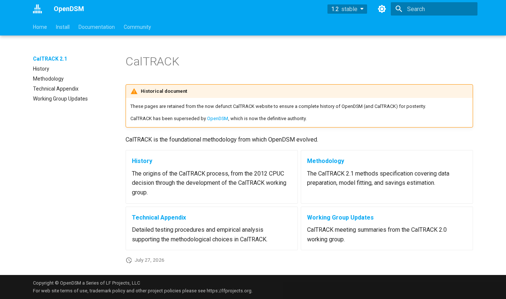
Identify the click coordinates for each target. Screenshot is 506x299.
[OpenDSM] (37, 8)
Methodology (325, 160)
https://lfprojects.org (229, 290)
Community (137, 27)
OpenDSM (217, 118)
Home (40, 27)
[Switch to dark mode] (381, 8)
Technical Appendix (159, 217)
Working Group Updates (340, 217)
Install (63, 27)
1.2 (344, 9)
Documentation (97, 27)
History (142, 160)
